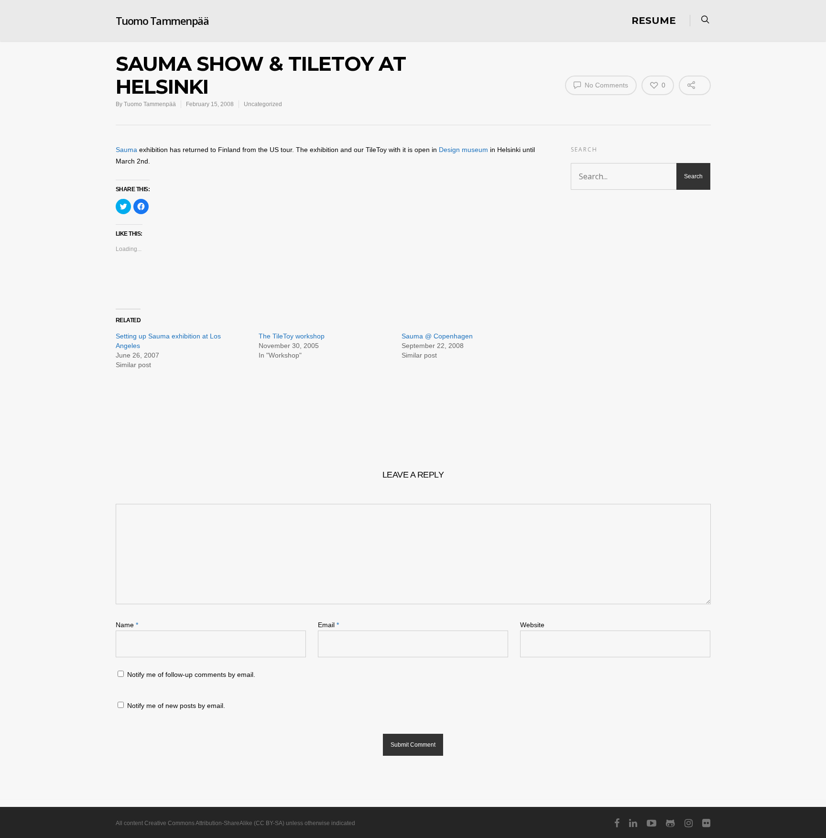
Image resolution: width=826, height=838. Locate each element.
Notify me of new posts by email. (176, 705)
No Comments (605, 85)
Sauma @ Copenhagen (437, 336)
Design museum (463, 149)
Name (127, 625)
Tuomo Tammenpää (162, 20)
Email (328, 625)
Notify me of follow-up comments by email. (191, 674)
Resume (653, 20)
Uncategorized (263, 104)
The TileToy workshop (292, 336)
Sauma (126, 149)
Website (532, 625)
